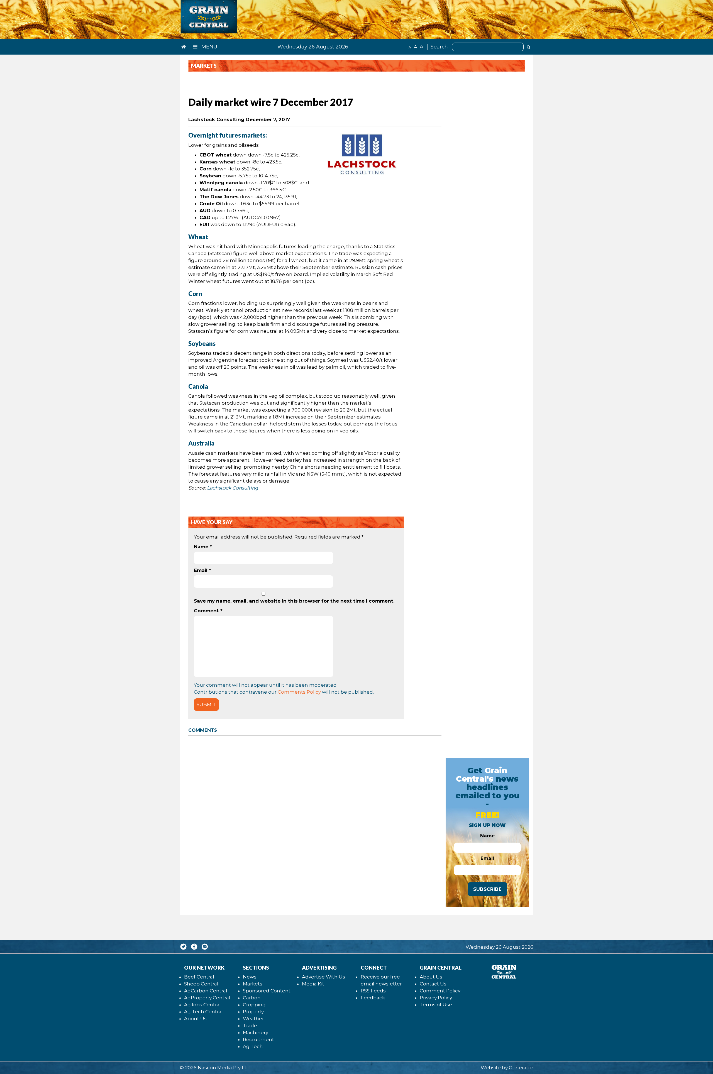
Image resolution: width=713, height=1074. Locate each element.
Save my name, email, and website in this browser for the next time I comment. (294, 601)
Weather (253, 1018)
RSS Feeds (373, 991)
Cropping (254, 1004)
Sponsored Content (266, 991)
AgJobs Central (202, 1004)
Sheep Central (201, 984)
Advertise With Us (323, 977)
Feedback (373, 997)
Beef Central (199, 977)
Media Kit (313, 984)
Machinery (255, 1032)
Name (203, 546)
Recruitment (258, 1039)
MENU (208, 47)
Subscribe (487, 889)
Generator (521, 1067)
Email (202, 570)
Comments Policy (299, 692)
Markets (252, 984)
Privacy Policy (436, 997)
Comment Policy (440, 991)
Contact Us (433, 984)
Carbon (252, 997)
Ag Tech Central (203, 1011)
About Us (195, 1018)
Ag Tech (253, 1046)
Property (253, 1011)
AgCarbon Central (205, 991)
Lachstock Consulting (232, 488)
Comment (208, 610)
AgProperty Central (207, 997)
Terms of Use (436, 1004)
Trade (250, 1025)
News (250, 977)
